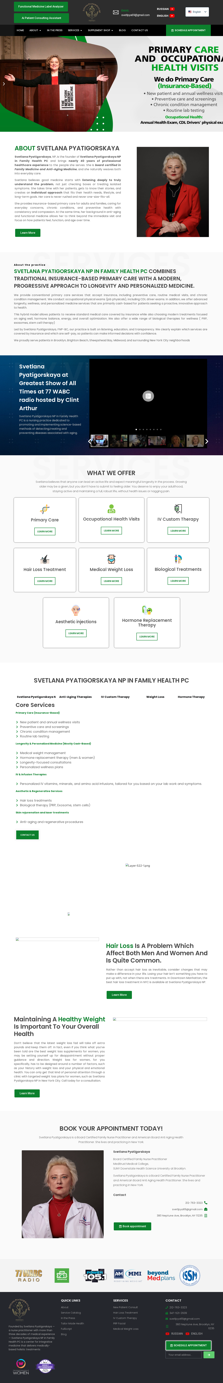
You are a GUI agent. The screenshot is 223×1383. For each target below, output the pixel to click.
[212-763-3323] (205, 1202)
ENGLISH (162, 16)
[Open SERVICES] (81, 30)
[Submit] (208, 1354)
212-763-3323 (194, 1203)
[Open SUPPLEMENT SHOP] (112, 30)
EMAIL (125, 11)
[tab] (36, 697)
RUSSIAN (163, 9)
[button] (4, 84)
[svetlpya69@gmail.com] (205, 1209)
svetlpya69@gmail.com (187, 1209)
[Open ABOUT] (40, 30)
